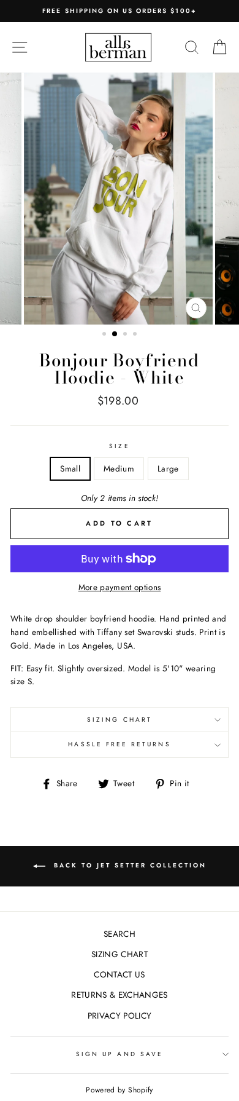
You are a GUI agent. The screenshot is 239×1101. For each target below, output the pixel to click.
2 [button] (115, 334)
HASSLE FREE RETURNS (119, 744)
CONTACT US (119, 974)
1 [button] (105, 335)
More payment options (119, 587)
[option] (119, 11)
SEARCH (119, 934)
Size (119, 446)
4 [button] (136, 335)
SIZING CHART (119, 719)
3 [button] (126, 335)
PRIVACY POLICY (120, 1015)
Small (70, 468)
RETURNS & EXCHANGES (119, 995)
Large (168, 468)
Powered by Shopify (119, 1089)
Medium (119, 468)
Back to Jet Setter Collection (128, 865)
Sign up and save (119, 1054)
